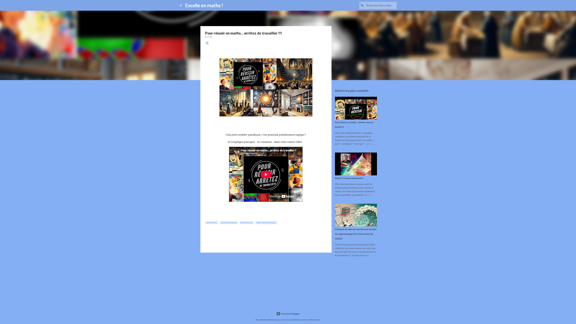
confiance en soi (229, 223)
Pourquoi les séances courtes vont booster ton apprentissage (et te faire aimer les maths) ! (356, 234)
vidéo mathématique (266, 223)
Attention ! (211, 223)
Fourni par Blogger (290, 313)
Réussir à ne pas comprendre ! (349, 178)
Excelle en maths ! (204, 5)
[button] (207, 43)
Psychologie (246, 223)
